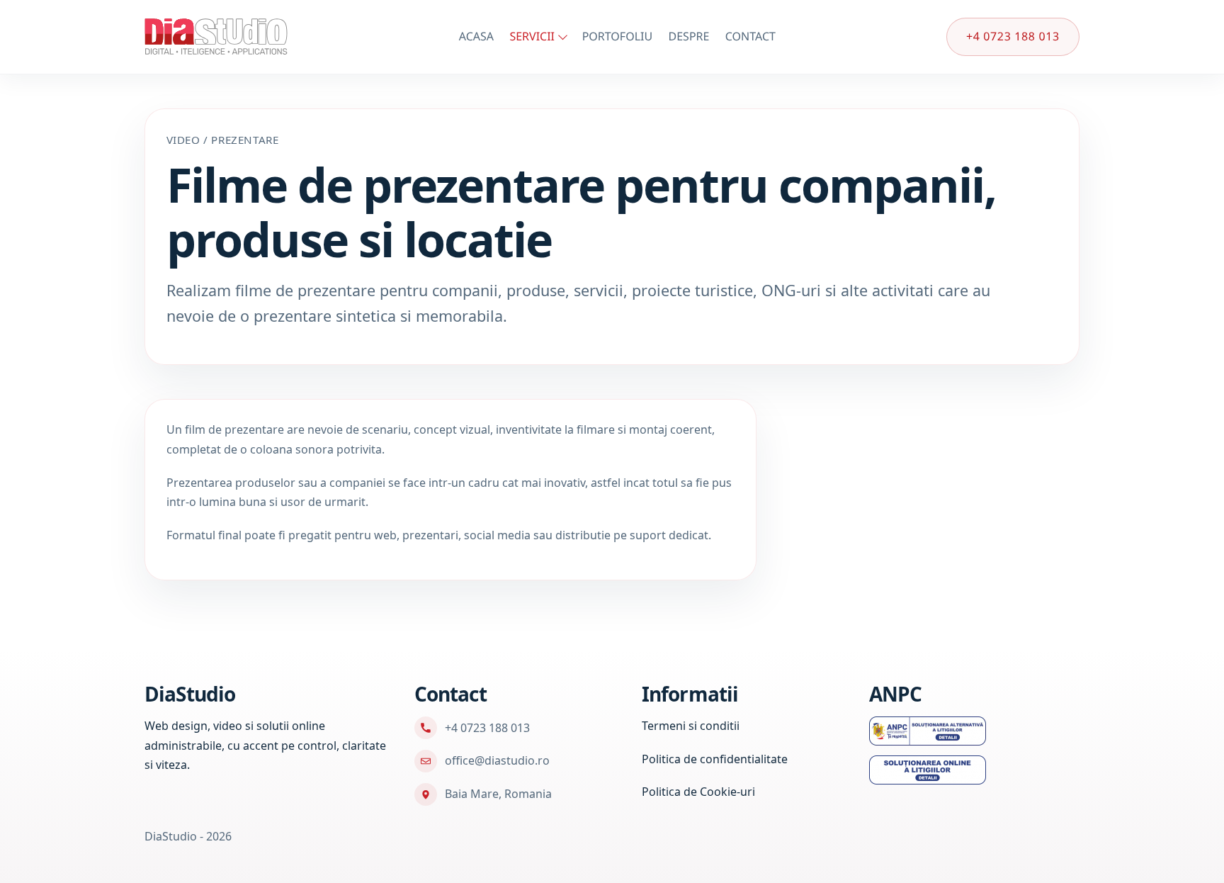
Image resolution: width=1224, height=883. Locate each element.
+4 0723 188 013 (1013, 36)
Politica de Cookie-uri (698, 791)
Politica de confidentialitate (715, 759)
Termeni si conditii (691, 725)
